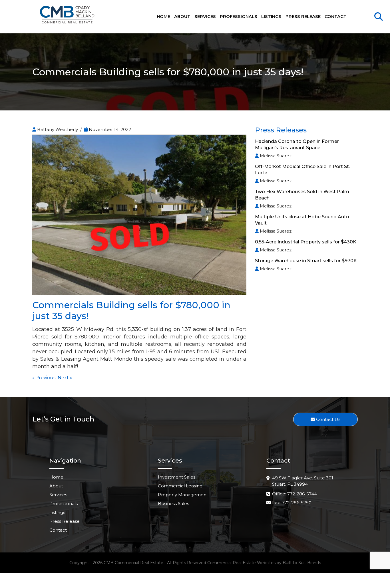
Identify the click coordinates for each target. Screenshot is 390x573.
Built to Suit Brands (302, 562)
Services (205, 16)
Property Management (183, 494)
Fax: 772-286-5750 (291, 502)
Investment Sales (176, 477)
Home (163, 16)
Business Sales (173, 503)
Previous (45, 377)
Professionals (238, 16)
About (182, 16)
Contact (336, 16)
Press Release (303, 16)
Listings (271, 16)
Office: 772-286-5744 (294, 494)
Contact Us (327, 419)
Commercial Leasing (180, 486)
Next (63, 377)
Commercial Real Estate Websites (241, 562)
